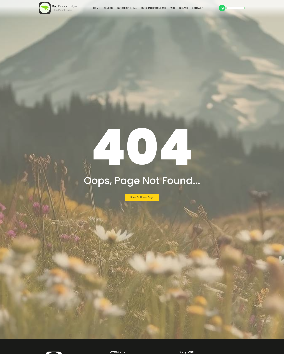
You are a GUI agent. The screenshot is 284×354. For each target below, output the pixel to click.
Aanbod (108, 8)
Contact (197, 8)
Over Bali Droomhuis (153, 8)
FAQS (172, 8)
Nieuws (183, 8)
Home (96, 8)
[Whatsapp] (222, 8)
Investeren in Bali (127, 8)
